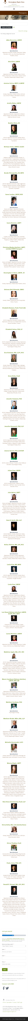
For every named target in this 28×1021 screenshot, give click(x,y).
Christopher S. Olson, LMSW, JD (14, 273)
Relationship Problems (15, 77)
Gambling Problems (21, 814)
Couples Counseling (8, 236)
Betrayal (5, 263)
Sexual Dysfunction (17, 512)
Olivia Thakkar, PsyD (14, 843)
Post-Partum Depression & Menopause (16, 217)
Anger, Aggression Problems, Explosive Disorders (14, 663)
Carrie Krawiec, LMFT (14, 223)
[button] (14, 9)
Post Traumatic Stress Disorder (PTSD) (17, 485)
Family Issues (15, 75)
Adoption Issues (21, 210)
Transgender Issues (18, 795)
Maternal (10, 117)
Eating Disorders (6, 160)
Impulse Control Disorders (13, 904)
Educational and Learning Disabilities (11, 667)
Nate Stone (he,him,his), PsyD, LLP (14, 802)
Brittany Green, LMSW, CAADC (14, 147)
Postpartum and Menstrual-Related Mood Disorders (14, 367)
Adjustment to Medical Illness (10, 210)
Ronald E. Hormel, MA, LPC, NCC (14, 884)
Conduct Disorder (13, 781)
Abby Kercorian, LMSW (14, 40)
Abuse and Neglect (8, 209)
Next (4, 969)
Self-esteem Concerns (19, 95)
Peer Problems (20, 345)
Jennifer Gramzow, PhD (14, 399)
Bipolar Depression (21, 212)
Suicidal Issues (14, 514)
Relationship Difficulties (12, 393)
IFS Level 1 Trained (20, 733)
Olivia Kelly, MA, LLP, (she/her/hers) (14, 825)
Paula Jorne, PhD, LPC (14, 863)
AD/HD (5, 137)
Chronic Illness (13, 115)
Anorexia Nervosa (7, 854)
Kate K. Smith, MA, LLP (14, 520)
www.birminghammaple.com (9, 1011)
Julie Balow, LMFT (14, 492)
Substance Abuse (16, 673)
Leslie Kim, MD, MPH (14, 564)
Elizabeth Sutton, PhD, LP (14, 329)
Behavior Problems (14, 463)
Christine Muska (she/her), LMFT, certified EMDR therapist (14, 248)
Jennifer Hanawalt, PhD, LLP (14, 426)
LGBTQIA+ (11, 485)
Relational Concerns (7, 165)
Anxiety (14, 52)
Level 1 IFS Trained (11, 877)
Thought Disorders (17, 578)
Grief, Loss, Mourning (13, 54)
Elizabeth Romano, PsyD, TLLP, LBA (14, 308)
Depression (19, 52)
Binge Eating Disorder (20, 854)
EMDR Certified (17, 875)
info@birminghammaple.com (14, 5)
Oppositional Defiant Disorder (10, 417)
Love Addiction (15, 506)
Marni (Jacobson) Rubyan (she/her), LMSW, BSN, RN (14, 680)
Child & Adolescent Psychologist (10, 441)
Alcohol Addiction (8, 534)
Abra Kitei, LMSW (14, 61)
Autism (19, 74)
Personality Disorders (9, 162)
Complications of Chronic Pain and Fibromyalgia (14, 214)
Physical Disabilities (6, 671)
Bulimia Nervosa (7, 855)
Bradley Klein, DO (14, 123)
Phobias (9, 558)
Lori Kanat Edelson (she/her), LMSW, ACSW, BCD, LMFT (14, 613)
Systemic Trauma (16, 267)
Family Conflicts (16, 94)
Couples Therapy (8, 391)
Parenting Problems (11, 345)
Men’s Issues (6, 734)
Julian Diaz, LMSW (14, 470)
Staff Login (19, 1002)
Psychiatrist (14, 140)
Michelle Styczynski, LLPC (14, 742)
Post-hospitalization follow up (18, 164)
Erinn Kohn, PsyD (14, 376)
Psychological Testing (12, 346)
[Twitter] (7, 988)
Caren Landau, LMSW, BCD (14, 194)
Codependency (15, 159)
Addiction (6, 157)
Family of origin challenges (19, 365)
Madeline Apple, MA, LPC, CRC (14, 652)
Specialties (9, 1002)
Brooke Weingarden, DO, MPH (14, 173)
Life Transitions (13, 367)
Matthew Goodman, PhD (14, 702)
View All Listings (22, 31)
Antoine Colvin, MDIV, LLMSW (14, 83)
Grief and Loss (21, 115)
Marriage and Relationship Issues (10, 906)
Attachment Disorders (11, 212)
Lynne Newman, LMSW (14, 633)
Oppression (11, 265)
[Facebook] (3, 988)
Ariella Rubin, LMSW (14, 103)
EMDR (12, 875)
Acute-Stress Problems (9, 812)
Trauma (14, 97)
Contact (14, 1002)
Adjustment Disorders (8, 52)
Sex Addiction (14, 817)
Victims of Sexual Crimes (11, 914)
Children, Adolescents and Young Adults (16, 300)
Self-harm (14, 165)
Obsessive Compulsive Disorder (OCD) (16, 139)
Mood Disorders (14, 160)
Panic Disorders (22, 160)
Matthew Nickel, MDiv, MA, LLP (14, 718)
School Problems (10, 95)
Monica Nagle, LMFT (14, 763)
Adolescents (17, 389)
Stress (16, 55)
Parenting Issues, (13, 670)
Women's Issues (16, 117)
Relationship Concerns (20, 321)
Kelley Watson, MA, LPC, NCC (14, 544)
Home (4, 1002)
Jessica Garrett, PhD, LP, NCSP (14, 451)
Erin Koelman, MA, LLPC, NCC (14, 352)
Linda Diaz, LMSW (14, 584)
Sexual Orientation (12, 323)
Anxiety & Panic (11, 483)
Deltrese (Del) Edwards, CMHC (14, 289)
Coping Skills (20, 665)
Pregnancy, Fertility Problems (11, 239)
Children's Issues (20, 483)
